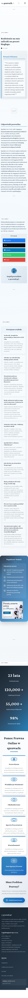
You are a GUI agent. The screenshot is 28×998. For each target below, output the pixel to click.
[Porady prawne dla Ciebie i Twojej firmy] (12, 618)
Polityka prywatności (7, 967)
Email (7, 259)
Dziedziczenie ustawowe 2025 (15, 577)
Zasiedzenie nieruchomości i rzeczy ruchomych (14, 581)
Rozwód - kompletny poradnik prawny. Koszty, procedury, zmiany (15, 572)
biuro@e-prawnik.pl (7, 975)
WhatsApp (8, 255)
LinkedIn (8, 250)
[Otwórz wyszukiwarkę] (18, 3)
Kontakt (4, 971)
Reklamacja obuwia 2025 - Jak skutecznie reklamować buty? (15, 586)
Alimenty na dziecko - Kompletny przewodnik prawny (13, 592)
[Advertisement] (14, 21)
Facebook (8, 240)
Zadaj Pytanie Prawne (15, 900)
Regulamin (4, 963)
